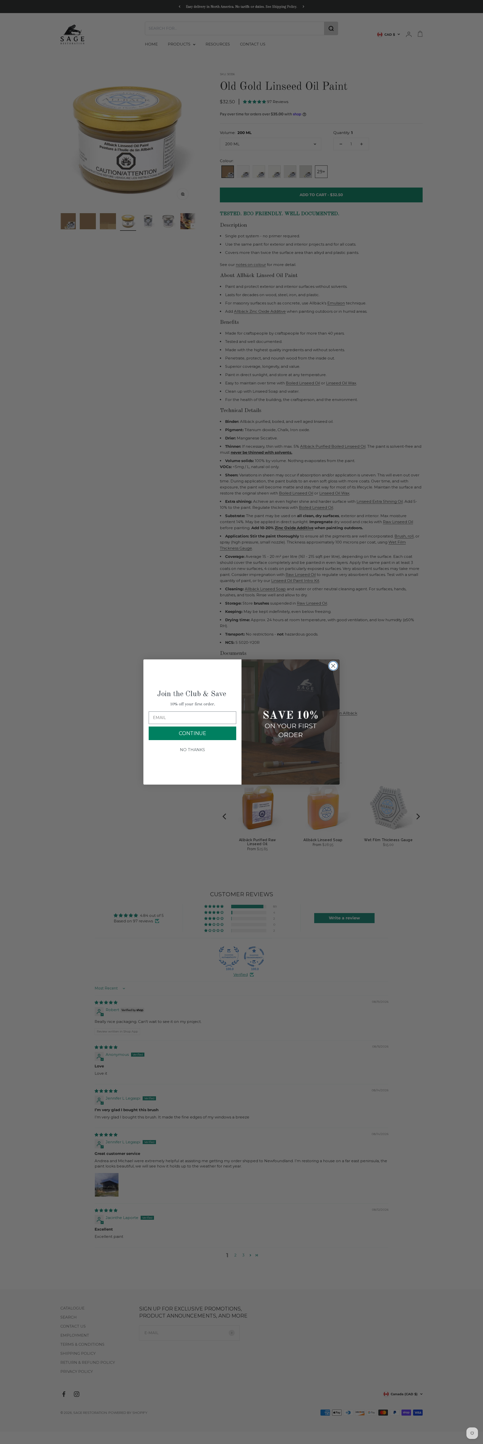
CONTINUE (192, 733)
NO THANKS (192, 749)
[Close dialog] (333, 665)
